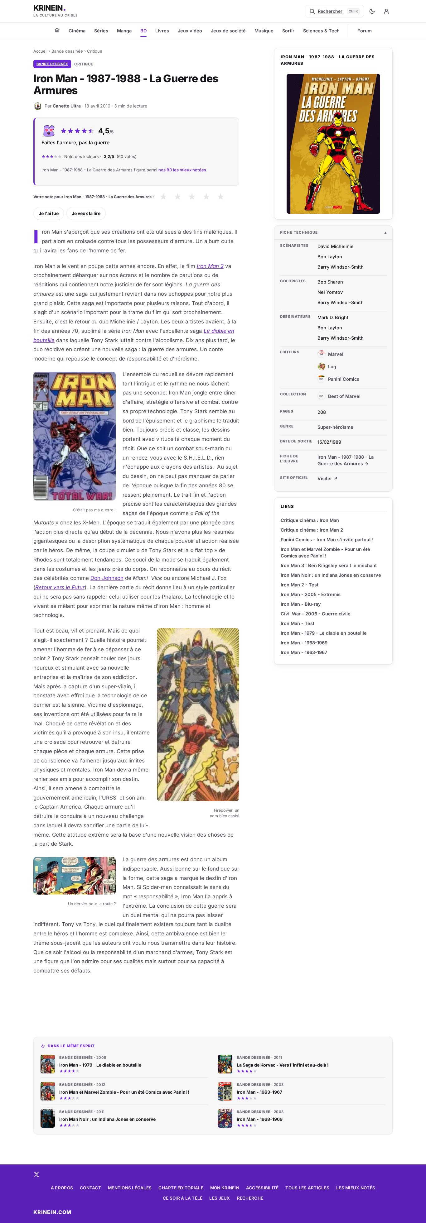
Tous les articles (307, 1187)
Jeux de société (228, 30)
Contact (90, 1187)
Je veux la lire (86, 213)
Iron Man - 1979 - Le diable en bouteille (324, 633)
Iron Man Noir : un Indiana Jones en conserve (331, 575)
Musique (264, 30)
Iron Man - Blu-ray (301, 604)
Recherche (250, 1198)
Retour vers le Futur (60, 587)
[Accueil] (57, 30)
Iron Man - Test (297, 623)
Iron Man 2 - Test (299, 584)
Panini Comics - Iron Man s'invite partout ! (327, 539)
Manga (124, 30)
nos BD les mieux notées (182, 169)
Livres (162, 30)
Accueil (40, 51)
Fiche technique (299, 232)
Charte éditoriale (180, 1187)
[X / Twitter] (36, 1174)
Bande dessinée (67, 51)
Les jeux (219, 1198)
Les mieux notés (355, 1187)
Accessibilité (262, 1187)
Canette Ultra (67, 105)
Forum (364, 30)
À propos (62, 1187)
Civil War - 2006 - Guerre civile (316, 613)
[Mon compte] (386, 11)
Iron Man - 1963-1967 (304, 652)
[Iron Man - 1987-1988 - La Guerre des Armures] (333, 144)
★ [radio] (163, 197)
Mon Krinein (224, 1187)
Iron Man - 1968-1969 (304, 642)
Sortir (288, 30)
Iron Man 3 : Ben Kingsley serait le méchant (329, 565)
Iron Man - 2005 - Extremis (311, 594)
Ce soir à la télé (183, 1198)
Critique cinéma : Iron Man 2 (312, 530)
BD (143, 30)
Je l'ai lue (49, 213)
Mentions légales (130, 1187)
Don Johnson (106, 578)
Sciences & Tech (321, 30)
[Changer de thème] (372, 11)
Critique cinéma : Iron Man (310, 520)
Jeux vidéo (190, 30)
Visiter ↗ (327, 478)
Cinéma (77, 30)
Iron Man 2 (210, 266)
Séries (101, 30)
